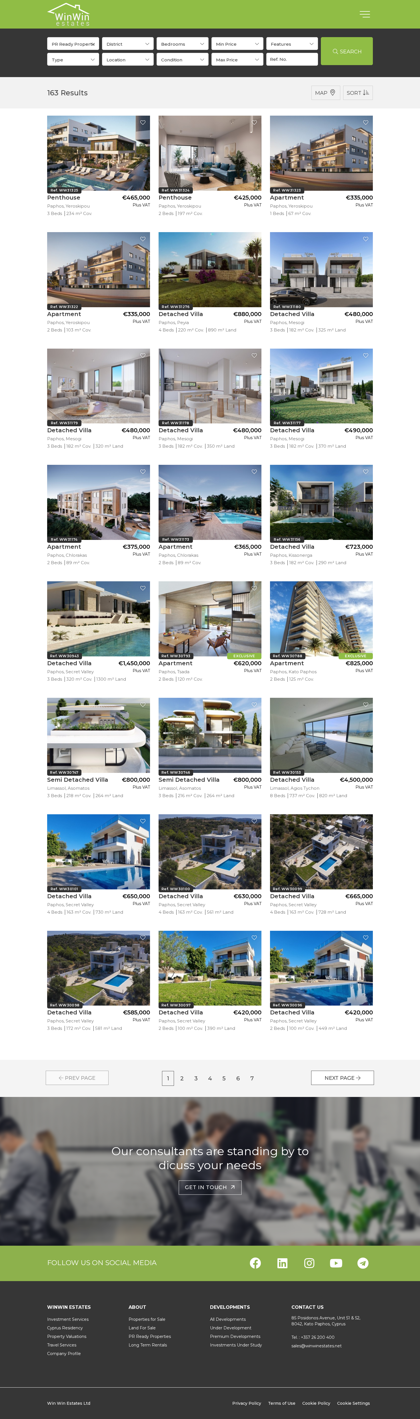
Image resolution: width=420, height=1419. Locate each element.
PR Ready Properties (150, 1336)
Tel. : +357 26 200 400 (313, 1337)
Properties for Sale (147, 1319)
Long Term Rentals (148, 1345)
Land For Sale (142, 1327)
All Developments (228, 1319)
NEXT (340, 1078)
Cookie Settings (353, 1403)
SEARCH (350, 52)
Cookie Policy (316, 1403)
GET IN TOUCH (207, 1187)
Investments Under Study (236, 1345)
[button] (73, 43)
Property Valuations (66, 1336)
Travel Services (61, 1345)
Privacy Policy (246, 1403)
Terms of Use (281, 1403)
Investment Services (68, 1319)
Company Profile (64, 1353)
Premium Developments (235, 1336)
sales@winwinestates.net (316, 1345)
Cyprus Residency (65, 1327)
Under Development (230, 1327)
